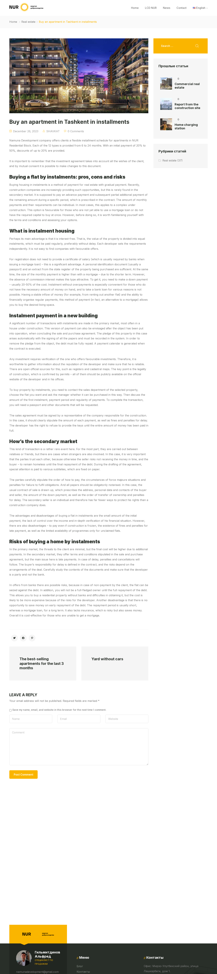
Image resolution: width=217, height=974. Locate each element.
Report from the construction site (187, 106)
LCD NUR (151, 8)
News (166, 8)
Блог (80, 966)
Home (135, 8)
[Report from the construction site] (166, 104)
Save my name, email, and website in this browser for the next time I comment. (59, 710)
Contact (181, 8)
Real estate (28, 21)
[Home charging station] (166, 124)
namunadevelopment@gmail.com (37, 971)
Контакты (83, 971)
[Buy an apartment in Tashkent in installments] (14, 638)
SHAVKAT (53, 131)
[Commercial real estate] (166, 83)
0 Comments (76, 131)
